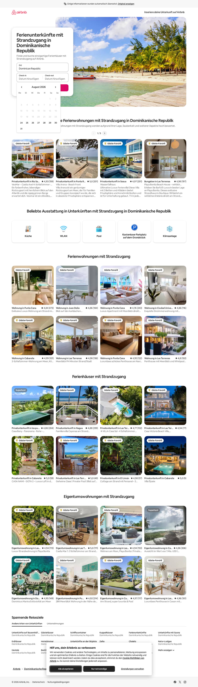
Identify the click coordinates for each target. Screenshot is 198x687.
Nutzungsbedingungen (58, 682)
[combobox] (42, 68)
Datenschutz (38, 682)
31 (21, 128)
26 (33, 122)
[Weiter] (104, 133)
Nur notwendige (99, 669)
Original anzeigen (126, 3)
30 (56, 122)
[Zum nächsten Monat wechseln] (55, 87)
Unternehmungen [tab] (55, 623)
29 (50, 122)
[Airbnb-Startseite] (19, 12)
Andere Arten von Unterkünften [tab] (27, 623)
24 (21, 122)
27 (38, 122)
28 (44, 122)
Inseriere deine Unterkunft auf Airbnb (164, 12)
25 (27, 122)
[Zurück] (93, 133)
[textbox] (29, 79)
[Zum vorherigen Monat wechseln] (22, 87)
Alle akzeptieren (65, 669)
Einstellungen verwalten (132, 669)
